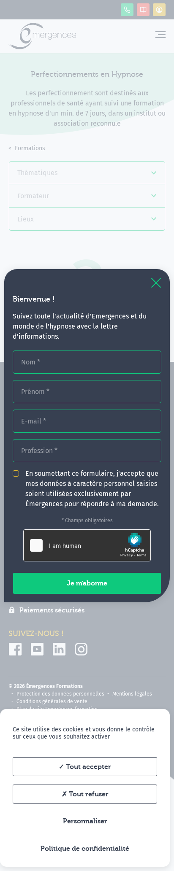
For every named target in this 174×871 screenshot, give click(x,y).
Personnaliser (85, 821)
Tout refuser (88, 794)
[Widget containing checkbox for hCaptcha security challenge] (87, 545)
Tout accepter (87, 767)
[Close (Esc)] (156, 283)
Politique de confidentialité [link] (85, 848)
